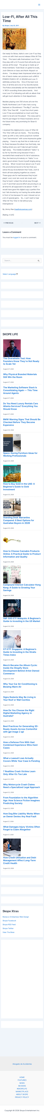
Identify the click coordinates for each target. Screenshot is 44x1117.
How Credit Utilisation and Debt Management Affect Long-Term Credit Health (19, 860)
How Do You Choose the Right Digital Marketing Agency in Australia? (18, 713)
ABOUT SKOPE (22, 1094)
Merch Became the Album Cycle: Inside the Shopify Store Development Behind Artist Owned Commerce (21, 669)
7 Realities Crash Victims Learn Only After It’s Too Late (19, 772)
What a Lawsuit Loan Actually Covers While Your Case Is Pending (21, 759)
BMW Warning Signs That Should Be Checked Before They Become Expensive (21, 422)
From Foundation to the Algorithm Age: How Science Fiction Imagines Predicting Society (21, 800)
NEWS (22, 1083)
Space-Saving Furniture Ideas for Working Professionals (20, 454)
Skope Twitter (8, 928)
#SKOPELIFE (22, 1089)
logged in (16, 237)
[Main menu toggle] (39, 4)
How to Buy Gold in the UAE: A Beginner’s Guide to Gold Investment (19, 486)
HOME (22, 1077)
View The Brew (8, 932)
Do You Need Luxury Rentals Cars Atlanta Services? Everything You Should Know (20, 406)
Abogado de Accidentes (22, 1064)
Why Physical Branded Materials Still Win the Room (20, 375)
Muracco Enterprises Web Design (16, 917)
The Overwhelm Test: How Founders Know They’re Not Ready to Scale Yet (21, 361)
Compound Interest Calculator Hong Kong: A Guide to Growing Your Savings (22, 587)
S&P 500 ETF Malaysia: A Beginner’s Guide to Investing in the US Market (22, 619)
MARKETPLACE (22, 1091)
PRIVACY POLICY (22, 1097)
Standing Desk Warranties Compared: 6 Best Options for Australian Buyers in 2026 (18, 520)
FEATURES (22, 1080)
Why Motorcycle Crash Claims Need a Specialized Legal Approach (21, 786)
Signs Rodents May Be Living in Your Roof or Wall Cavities (19, 698)
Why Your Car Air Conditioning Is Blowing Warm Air (20, 685)
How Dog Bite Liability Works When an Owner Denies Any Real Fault (21, 815)
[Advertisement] (22, 978)
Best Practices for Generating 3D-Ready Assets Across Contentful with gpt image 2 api (20, 729)
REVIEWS (22, 1086)
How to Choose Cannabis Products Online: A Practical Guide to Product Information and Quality (22, 554)
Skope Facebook (9, 921)
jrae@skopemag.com (23, 209)
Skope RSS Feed (9, 924)
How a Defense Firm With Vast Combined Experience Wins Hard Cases (20, 745)
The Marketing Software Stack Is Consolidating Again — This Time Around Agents (20, 390)
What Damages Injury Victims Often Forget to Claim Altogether (21, 828)
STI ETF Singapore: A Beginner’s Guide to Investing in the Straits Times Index (19, 652)
